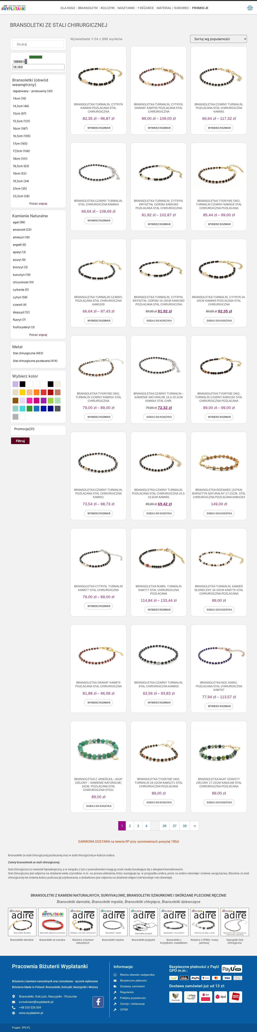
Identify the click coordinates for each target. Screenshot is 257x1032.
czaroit (20, 304)
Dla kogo (68, 8)
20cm (20, 188)
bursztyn (22, 274)
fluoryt (19, 319)
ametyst (21, 237)
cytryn (20, 297)
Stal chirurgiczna (28, 353)
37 (174, 826)
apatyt (19, 252)
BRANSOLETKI (88, 8)
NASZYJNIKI (126, 8)
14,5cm (21, 106)
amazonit (22, 229)
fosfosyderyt (24, 327)
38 (185, 826)
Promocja (24, 428)
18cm (20, 158)
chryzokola (23, 282)
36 (164, 826)
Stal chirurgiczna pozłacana (35, 360)
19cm (20, 173)
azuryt (19, 259)
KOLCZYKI (108, 8)
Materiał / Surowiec (173, 8)
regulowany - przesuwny (33, 91)
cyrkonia (21, 289)
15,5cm (21, 121)
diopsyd (21, 312)
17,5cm (21, 151)
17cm (20, 143)
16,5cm (22, 136)
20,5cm (21, 196)
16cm (20, 128)
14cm (19, 98)
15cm (19, 113)
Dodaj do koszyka (159, 320)
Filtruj (20, 441)
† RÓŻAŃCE (146, 8)
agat (19, 222)
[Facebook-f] (98, 1002)
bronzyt (20, 267)
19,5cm (21, 181)
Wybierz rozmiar (99, 128)
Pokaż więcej (38, 203)
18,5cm (21, 166)
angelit (19, 244)
